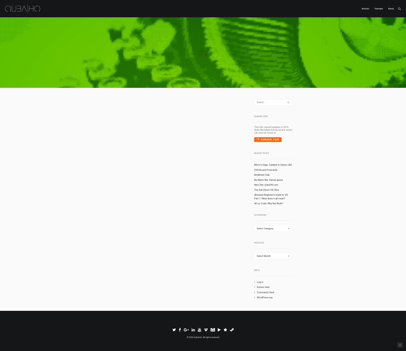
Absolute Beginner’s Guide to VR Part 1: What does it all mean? (271, 196)
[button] (399, 8)
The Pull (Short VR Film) (266, 190)
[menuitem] (365, 8)
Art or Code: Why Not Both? (268, 203)
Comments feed (265, 292)
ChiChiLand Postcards (265, 170)
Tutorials (378, 9)
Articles (365, 9)
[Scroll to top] (400, 344)
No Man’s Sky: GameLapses (268, 180)
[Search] (273, 102)
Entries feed (263, 287)
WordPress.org (264, 297)
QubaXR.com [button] (270, 139)
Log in (260, 282)
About (391, 9)
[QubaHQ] (22, 8)
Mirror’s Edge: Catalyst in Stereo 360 (273, 164)
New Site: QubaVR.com (266, 184)
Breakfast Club (262, 174)
